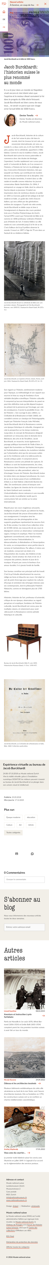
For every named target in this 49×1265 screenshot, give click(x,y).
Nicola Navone (10, 1080)
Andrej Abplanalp (11, 1149)
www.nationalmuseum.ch (16, 1200)
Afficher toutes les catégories (17, 1247)
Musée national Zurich (25, 1222)
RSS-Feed (10, 1236)
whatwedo (35, 1206)
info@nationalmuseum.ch (16, 1197)
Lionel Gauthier (10, 1011)
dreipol (15, 1206)
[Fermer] (45, 3)
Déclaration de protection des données (22, 1242)
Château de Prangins (14, 1225)
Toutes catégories (13, 833)
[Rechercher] (4, 4)
